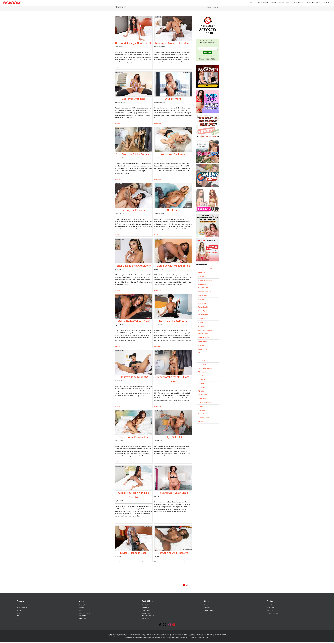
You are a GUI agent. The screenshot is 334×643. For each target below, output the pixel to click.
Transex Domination (204, 402)
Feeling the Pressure (134, 210)
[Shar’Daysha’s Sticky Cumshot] (133, 139)
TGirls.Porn (201, 391)
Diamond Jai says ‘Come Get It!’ (133, 43)
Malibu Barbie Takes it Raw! (134, 321)
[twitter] (164, 624)
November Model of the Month (173, 43)
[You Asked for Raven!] (173, 139)
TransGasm (202, 410)
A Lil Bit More (173, 98)
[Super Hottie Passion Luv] (133, 422)
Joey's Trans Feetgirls (205, 330)
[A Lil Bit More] (173, 84)
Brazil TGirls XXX (203, 288)
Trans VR (201, 414)
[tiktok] (160, 624)
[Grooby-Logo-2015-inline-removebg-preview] (12, 2)
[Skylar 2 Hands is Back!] (133, 538)
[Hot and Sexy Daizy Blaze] (173, 478)
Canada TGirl (202, 295)
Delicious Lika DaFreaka (173, 321)
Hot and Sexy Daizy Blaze (173, 492)
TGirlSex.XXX (202, 395)
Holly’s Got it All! (173, 437)
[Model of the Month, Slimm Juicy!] (173, 362)
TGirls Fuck (201, 379)
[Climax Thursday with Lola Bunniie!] (133, 478)
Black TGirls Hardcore (205, 280)
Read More (117, 68)
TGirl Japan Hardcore (205, 368)
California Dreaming (133, 98)
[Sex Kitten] (173, 195)
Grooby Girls (202, 322)
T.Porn (200, 353)
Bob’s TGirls (202, 284)
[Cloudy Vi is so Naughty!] (133, 362)
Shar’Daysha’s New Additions (134, 265)
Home (209, 7)
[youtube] (173, 624)
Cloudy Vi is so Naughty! (134, 376)
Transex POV (202, 406)
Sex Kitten (173, 210)
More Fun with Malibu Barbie (173, 265)
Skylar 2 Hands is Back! (133, 552)
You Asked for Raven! (173, 154)
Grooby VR (201, 326)
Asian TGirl (201, 273)
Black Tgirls (202, 276)
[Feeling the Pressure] (133, 195)
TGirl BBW (201, 360)
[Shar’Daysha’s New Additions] (133, 251)
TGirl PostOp (202, 376)
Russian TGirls (202, 349)
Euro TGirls (201, 299)
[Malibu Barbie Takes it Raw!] (133, 306)
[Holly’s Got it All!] (173, 422)
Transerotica (202, 399)
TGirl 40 (200, 357)
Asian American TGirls (205, 269)
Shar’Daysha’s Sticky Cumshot (133, 154)
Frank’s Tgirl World (204, 311)
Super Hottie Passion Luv (133, 437)
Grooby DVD (202, 318)
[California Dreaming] (133, 84)
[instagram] (169, 624)
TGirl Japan (202, 364)
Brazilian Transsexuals (205, 292)
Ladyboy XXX (202, 341)
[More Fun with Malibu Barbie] (173, 251)
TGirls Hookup (202, 383)
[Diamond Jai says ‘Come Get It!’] (133, 28)
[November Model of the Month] (173, 28)
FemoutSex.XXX (203, 307)
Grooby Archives (203, 315)
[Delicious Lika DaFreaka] (173, 306)
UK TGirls (201, 421)
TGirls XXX (201, 387)
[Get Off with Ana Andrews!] (173, 538)
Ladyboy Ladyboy (204, 337)
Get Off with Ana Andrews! (173, 552)
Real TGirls (201, 345)
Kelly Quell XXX (203, 334)
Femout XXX (202, 303)
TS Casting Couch (204, 418)
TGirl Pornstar (202, 372)
